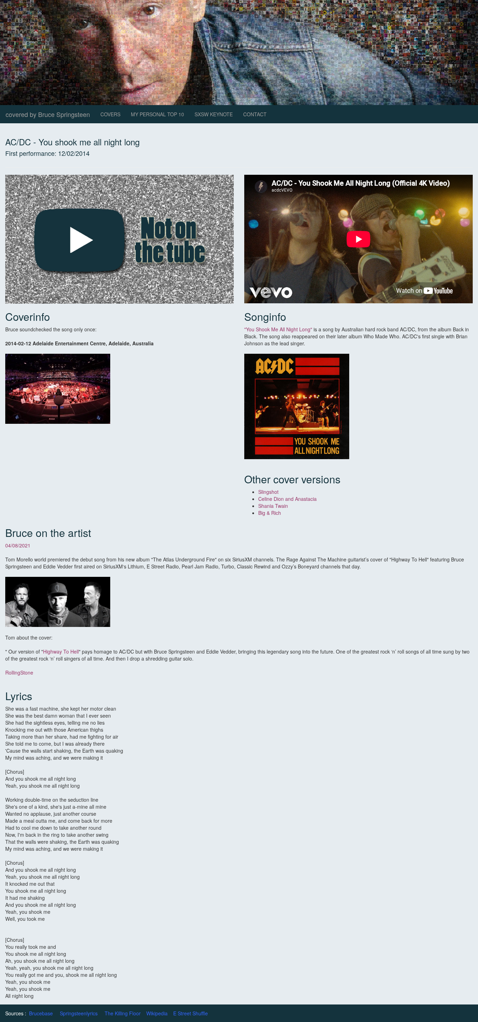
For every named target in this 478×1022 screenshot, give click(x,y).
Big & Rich (269, 512)
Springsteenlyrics (79, 1013)
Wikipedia (157, 1013)
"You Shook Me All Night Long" (278, 329)
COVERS (110, 114)
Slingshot (268, 491)
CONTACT (255, 114)
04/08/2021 (17, 545)
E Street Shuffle (190, 1013)
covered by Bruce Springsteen (48, 114)
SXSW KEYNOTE (214, 114)
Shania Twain (273, 505)
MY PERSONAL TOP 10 (157, 114)
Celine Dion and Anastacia (288, 498)
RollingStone (19, 672)
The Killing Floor (123, 1013)
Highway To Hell (61, 651)
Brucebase (41, 1013)
